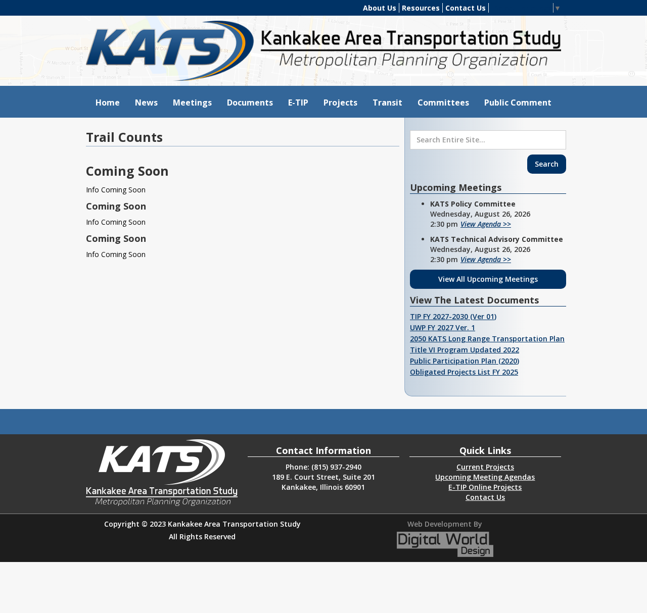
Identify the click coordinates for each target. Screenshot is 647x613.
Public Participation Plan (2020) (464, 361)
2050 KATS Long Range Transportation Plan (487, 338)
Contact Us (465, 8)
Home (108, 102)
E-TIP (298, 102)
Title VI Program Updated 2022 (464, 349)
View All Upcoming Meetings (488, 279)
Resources (421, 8)
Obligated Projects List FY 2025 (464, 372)
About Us (379, 8)
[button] (192, 102)
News (146, 102)
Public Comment (517, 102)
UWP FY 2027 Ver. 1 (442, 327)
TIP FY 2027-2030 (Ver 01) (453, 316)
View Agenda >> (485, 224)
